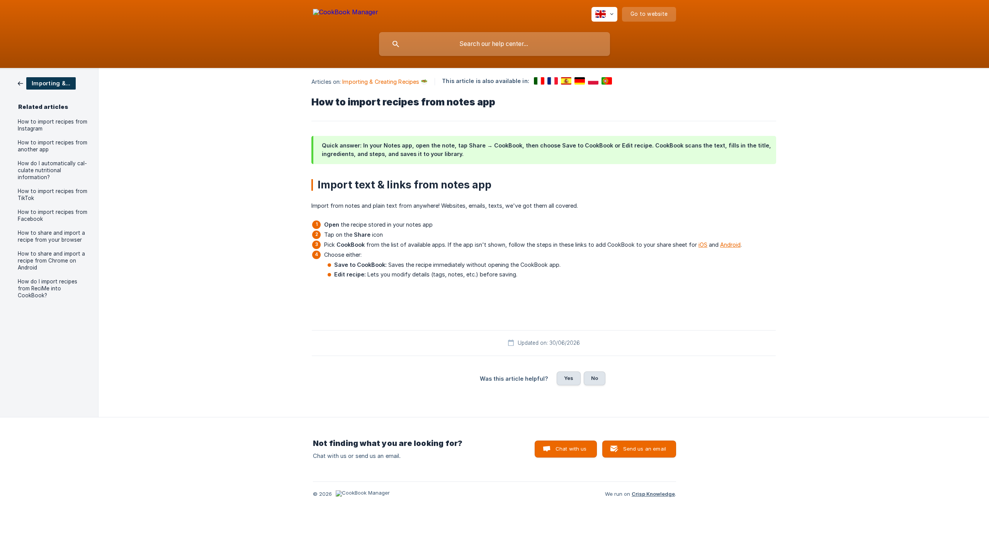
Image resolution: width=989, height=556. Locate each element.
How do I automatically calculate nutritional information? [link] (52, 170)
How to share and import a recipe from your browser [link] (51, 236)
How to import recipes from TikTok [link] (52, 194)
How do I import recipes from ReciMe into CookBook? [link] (47, 288)
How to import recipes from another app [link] (52, 146)
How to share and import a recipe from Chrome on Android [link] (51, 261)
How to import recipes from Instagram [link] (52, 125)
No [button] (594, 378)
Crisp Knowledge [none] (653, 494)
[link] (47, 82)
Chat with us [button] (571, 449)
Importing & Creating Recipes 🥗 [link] (385, 81)
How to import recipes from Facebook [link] (52, 215)
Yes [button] (568, 378)
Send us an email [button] (644, 449)
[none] (345, 13)
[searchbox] (494, 44)
